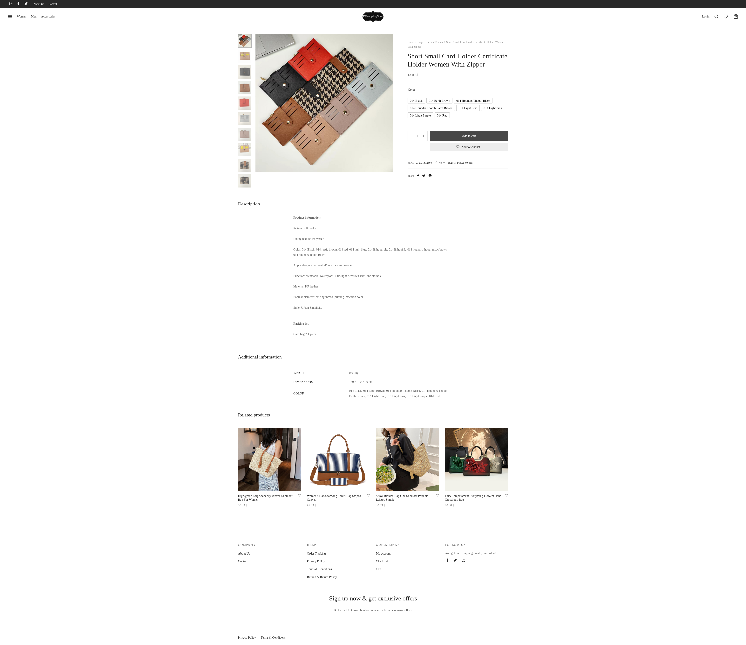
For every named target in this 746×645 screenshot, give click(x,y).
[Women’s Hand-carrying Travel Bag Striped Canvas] (338, 459)
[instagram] (11, 3)
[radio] (416, 100)
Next (389, 103)
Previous (259, 103)
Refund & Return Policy (322, 577)
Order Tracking (316, 553)
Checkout (382, 561)
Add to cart (469, 136)
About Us (38, 3)
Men (34, 16)
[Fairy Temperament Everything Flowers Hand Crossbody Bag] (476, 459)
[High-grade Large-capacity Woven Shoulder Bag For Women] (269, 459)
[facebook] (18, 3)
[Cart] (736, 16)
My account (383, 553)
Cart (378, 569)
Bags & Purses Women (430, 42)
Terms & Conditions (319, 569)
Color (411, 89)
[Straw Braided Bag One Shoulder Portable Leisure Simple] (407, 459)
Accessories (48, 16)
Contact (53, 3)
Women (21, 16)
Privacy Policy (316, 561)
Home (411, 42)
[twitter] (26, 3)
